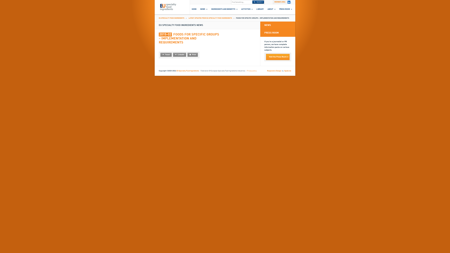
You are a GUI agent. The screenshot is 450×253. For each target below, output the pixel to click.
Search (259, 2)
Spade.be (287, 71)
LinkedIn (180, 55)
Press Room (284, 9)
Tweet (167, 55)
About (270, 9)
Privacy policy (252, 71)
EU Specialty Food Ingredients (171, 18)
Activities (246, 9)
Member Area (279, 2)
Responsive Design (274, 71)
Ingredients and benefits (223, 9)
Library (260, 9)
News (202, 9)
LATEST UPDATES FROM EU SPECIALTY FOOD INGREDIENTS (210, 18)
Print (194, 55)
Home (194, 9)
